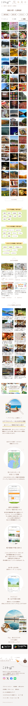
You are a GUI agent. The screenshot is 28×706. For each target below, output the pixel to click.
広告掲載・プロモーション (8, 689)
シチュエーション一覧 (14, 697)
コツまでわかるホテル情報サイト (10, 695)
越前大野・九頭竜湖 (12, 6)
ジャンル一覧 (5, 697)
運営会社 (17, 689)
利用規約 (15, 686)
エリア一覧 (20, 695)
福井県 (5, 6)
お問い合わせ (21, 686)
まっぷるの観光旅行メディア (9, 692)
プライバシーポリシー (7, 686)
